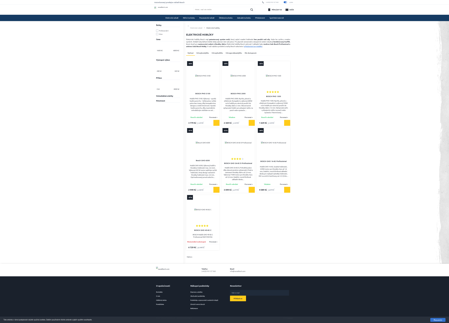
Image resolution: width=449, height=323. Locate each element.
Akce (161, 34)
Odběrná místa (161, 300)
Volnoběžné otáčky (164, 96)
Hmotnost (160, 101)
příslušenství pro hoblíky (253, 46)
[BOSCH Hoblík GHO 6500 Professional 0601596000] (203, 143)
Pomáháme (160, 304)
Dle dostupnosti (251, 53)
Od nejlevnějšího (202, 53)
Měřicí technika (189, 18)
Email (237, 270)
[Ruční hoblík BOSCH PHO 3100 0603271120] (203, 76)
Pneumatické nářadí (206, 18)
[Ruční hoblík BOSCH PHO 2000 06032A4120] (238, 76)
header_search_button (252, 9)
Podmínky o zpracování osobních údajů (204, 300)
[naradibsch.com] (162, 9)
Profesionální (163, 31)
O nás (158, 296)
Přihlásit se (277, 10)
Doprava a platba (196, 292)
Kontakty (159, 292)
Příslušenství (260, 18)
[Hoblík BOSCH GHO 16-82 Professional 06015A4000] (273, 143)
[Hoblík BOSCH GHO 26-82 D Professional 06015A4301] (238, 142)
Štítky (158, 25)
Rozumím (438, 319)
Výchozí (191, 53)
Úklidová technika (225, 18)
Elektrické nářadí (171, 18)
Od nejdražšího (217, 53)
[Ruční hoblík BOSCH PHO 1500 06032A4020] (273, 75)
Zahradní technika (244, 18)
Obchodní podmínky (197, 296)
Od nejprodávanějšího (234, 53)
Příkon (159, 78)
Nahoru (189, 257)
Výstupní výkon (163, 60)
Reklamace (194, 308)
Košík (291, 10)
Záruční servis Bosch (197, 304)
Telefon (209, 270)
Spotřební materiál (277, 18)
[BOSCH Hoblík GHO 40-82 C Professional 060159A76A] (203, 209)
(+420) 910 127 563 (272, 2)
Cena (158, 39)
